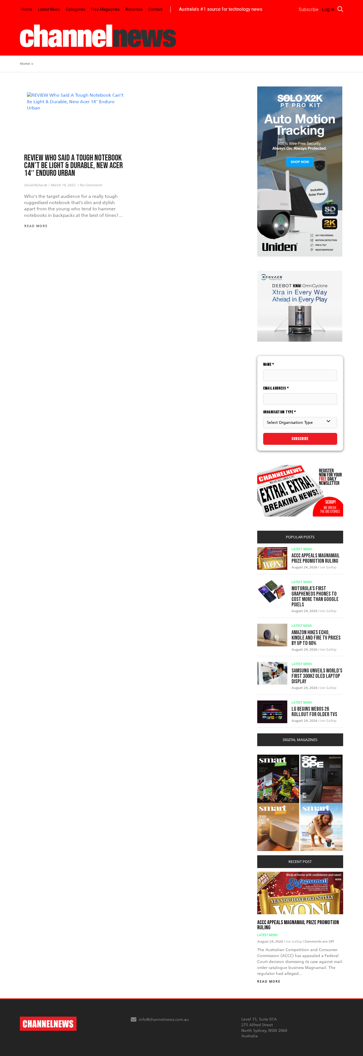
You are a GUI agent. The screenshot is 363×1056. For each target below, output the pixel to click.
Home (27, 9)
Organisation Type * (279, 412)
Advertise (134, 9)
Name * (268, 364)
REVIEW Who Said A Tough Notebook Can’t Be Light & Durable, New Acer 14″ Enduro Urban (73, 165)
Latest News (49, 9)
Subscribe (300, 438)
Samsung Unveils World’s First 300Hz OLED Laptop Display (317, 676)
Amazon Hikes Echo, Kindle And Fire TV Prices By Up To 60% (316, 638)
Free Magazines (105, 9)
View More (268, 757)
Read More (268, 981)
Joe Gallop (328, 567)
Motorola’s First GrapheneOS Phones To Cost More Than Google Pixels (315, 596)
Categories (75, 9)
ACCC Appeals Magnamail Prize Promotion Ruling (316, 558)
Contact (155, 9)
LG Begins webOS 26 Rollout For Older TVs (314, 712)
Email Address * (276, 388)
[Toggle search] (340, 9)
